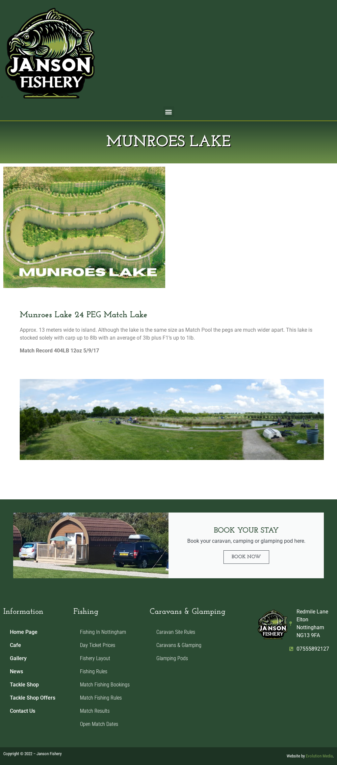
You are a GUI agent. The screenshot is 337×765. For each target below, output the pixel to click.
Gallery (18, 658)
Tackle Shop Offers (32, 698)
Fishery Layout (95, 658)
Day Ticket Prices (97, 645)
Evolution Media (319, 755)
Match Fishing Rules (101, 698)
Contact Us (22, 711)
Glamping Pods (172, 658)
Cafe (15, 645)
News (16, 671)
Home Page (24, 632)
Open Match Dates (99, 724)
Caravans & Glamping (178, 645)
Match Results (95, 711)
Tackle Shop (24, 684)
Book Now (246, 557)
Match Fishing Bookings (105, 684)
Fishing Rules (93, 671)
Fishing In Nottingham (103, 632)
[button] (168, 111)
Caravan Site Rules (175, 632)
